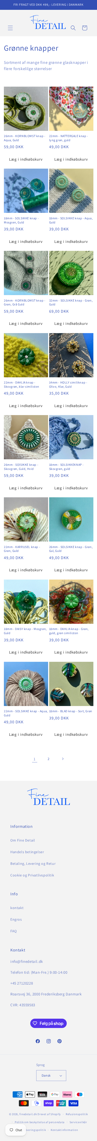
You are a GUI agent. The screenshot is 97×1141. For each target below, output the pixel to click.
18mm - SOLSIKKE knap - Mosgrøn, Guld (21, 220)
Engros (16, 919)
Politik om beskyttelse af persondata (40, 1122)
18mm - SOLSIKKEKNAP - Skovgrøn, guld (66, 467)
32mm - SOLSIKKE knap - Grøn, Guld (71, 302)
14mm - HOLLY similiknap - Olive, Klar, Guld (68, 384)
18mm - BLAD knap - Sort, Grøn (70, 711)
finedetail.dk (28, 1114)
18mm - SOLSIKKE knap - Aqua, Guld (71, 220)
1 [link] (35, 758)
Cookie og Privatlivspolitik (32, 875)
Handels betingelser (27, 852)
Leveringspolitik (35, 1130)
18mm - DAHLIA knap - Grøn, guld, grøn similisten (69, 631)
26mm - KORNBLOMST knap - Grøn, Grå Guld (24, 302)
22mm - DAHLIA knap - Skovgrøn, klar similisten (21, 384)
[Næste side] (62, 758)
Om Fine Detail (22, 840)
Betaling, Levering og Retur (33, 863)
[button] (10, 28)
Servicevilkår (78, 1122)
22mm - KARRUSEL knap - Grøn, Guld (22, 549)
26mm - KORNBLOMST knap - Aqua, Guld (24, 138)
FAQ (13, 931)
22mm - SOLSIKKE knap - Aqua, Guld (26, 713)
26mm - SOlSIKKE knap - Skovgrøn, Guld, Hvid (21, 467)
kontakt (17, 907)
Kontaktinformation (64, 1130)
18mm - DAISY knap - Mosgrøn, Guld (25, 631)
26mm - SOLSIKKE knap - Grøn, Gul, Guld (71, 549)
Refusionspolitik (77, 1114)
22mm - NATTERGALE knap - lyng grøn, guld (68, 138)
